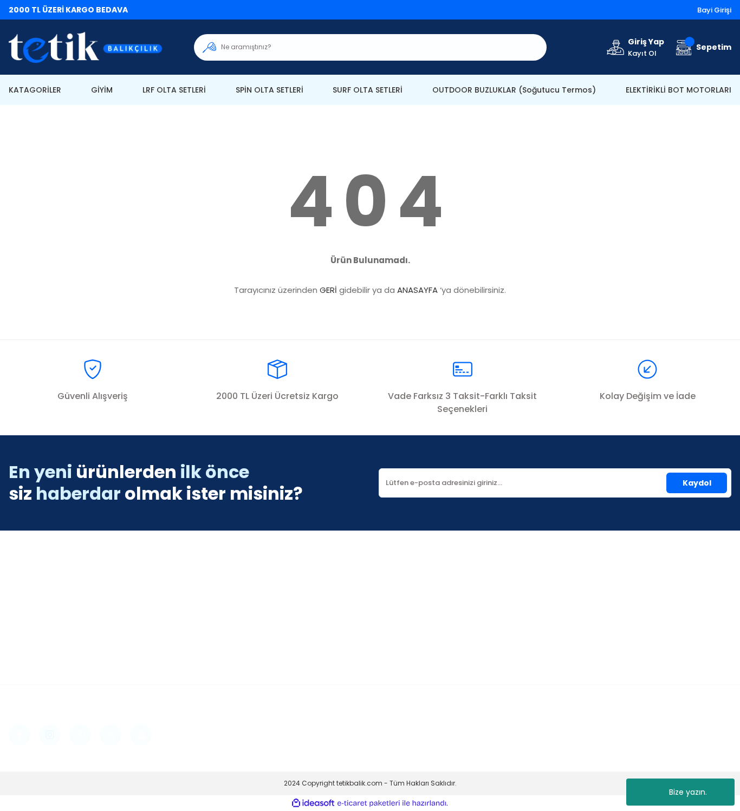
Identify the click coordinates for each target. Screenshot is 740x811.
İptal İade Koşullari (601, 616)
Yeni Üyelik (214, 584)
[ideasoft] (313, 804)
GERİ (328, 290)
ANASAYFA (417, 290)
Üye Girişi (211, 600)
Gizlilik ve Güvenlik (599, 600)
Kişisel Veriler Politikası (608, 632)
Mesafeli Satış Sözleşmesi (613, 584)
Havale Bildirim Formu (421, 616)
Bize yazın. (688, 792)
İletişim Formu (406, 600)
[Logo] (93, 47)
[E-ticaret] (368, 803)
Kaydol (697, 483)
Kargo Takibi (404, 632)
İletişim (392, 584)
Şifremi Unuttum (225, 616)
